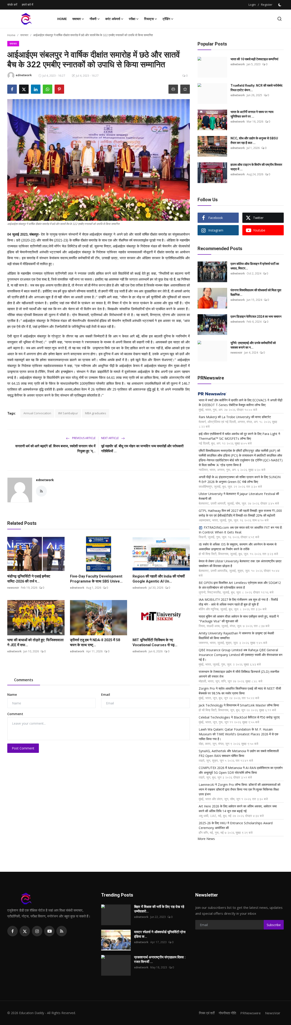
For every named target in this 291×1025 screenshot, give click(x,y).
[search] (279, 19)
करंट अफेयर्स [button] (112, 19)
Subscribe (274, 925)
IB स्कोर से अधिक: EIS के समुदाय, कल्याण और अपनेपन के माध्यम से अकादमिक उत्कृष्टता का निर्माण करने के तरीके (237, 546)
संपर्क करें (12, 5)
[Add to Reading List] (185, 89)
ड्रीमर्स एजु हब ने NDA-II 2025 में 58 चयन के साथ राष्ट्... (95, 642)
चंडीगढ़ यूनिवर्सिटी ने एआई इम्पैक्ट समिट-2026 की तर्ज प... (28, 578)
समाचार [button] (76, 19)
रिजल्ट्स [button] (149, 19)
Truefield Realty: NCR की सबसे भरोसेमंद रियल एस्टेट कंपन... (256, 88)
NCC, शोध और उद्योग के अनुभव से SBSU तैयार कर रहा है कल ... (254, 140)
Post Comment (23, 748)
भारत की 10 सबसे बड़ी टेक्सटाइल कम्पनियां (254, 59)
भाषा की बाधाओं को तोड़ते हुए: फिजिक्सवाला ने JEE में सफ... (35, 642)
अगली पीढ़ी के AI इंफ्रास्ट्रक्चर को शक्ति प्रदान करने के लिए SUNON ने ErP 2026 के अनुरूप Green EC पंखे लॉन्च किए (240, 479)
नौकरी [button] (93, 19)
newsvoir (13, 588)
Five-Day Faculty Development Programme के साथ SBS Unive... (96, 578)
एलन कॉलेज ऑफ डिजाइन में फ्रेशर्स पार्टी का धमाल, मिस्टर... (255, 266)
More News (206, 839)
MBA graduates (95, 413)
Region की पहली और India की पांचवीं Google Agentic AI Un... (159, 578)
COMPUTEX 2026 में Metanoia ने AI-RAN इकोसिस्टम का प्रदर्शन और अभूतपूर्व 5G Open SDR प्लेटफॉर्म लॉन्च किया (241, 770)
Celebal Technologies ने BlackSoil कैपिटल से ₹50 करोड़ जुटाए (239, 717)
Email (105, 694)
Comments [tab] (23, 679)
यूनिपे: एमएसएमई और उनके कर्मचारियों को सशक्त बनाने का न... (253, 345)
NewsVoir (272, 1013)
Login (252, 5)
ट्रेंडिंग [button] (166, 19)
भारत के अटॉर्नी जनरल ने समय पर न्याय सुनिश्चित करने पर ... (252, 114)
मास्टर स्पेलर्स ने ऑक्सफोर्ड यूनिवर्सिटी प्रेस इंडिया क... (160, 934)
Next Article (110, 438)
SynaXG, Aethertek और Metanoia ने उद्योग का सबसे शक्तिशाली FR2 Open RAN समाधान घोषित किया (239, 753)
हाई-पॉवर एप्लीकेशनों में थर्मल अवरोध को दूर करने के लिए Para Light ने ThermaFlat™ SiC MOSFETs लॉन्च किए (239, 436)
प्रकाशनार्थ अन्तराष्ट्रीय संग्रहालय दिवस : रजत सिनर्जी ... (160, 959)
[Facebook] (12, 931)
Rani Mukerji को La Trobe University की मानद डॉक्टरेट (235, 417)
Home (62, 19)
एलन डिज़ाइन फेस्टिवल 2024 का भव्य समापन (256, 316)
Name (12, 694)
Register (266, 5)
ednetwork (45, 480)
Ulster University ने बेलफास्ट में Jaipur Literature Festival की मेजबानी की (239, 496)
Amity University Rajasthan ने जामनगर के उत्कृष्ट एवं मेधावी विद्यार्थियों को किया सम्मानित (236, 635)
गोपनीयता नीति (227, 1013)
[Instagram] (37, 931)
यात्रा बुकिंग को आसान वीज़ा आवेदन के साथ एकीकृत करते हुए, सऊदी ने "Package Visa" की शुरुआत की (239, 618)
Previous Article (83, 438)
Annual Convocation (37, 413)
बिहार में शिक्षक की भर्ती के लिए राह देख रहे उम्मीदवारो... (159, 909)
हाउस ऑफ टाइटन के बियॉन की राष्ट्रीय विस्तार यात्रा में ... (256, 167)
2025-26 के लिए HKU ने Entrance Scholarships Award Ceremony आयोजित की (236, 825)
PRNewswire (250, 1013)
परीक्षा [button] (132, 19)
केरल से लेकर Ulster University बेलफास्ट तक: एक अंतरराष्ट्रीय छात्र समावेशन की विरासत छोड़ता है (240, 563)
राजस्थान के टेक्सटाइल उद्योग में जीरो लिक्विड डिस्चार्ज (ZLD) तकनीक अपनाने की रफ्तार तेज (239, 673)
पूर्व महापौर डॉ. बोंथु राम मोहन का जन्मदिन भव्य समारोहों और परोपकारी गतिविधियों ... (142, 448)
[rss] (61, 931)
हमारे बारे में (27, 5)
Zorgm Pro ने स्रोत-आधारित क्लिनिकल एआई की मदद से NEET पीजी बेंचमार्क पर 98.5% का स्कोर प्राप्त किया (240, 690)
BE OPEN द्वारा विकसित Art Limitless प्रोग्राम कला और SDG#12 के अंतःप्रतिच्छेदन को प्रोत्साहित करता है (240, 585)
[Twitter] (25, 931)
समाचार (24, 35)
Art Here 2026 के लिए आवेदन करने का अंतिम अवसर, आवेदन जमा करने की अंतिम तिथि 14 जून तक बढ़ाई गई (238, 808)
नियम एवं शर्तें (206, 1013)
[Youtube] (49, 931)
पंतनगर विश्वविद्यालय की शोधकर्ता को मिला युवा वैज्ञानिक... (256, 292)
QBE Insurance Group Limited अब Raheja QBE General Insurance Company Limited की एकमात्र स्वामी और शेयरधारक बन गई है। (240, 655)
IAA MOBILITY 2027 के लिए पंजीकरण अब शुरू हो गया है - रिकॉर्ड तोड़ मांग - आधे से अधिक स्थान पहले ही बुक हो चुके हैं (238, 601)
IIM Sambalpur (68, 413)
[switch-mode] (280, 4)
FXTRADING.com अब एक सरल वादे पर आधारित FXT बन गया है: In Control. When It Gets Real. (240, 529)
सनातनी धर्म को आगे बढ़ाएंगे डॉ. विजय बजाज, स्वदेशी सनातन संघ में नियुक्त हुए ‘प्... (55, 448)
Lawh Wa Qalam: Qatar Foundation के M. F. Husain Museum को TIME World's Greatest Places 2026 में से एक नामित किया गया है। (238, 734)
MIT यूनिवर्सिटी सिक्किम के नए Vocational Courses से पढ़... (155, 642)
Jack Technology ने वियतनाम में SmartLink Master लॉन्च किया (239, 705)
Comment (15, 714)
